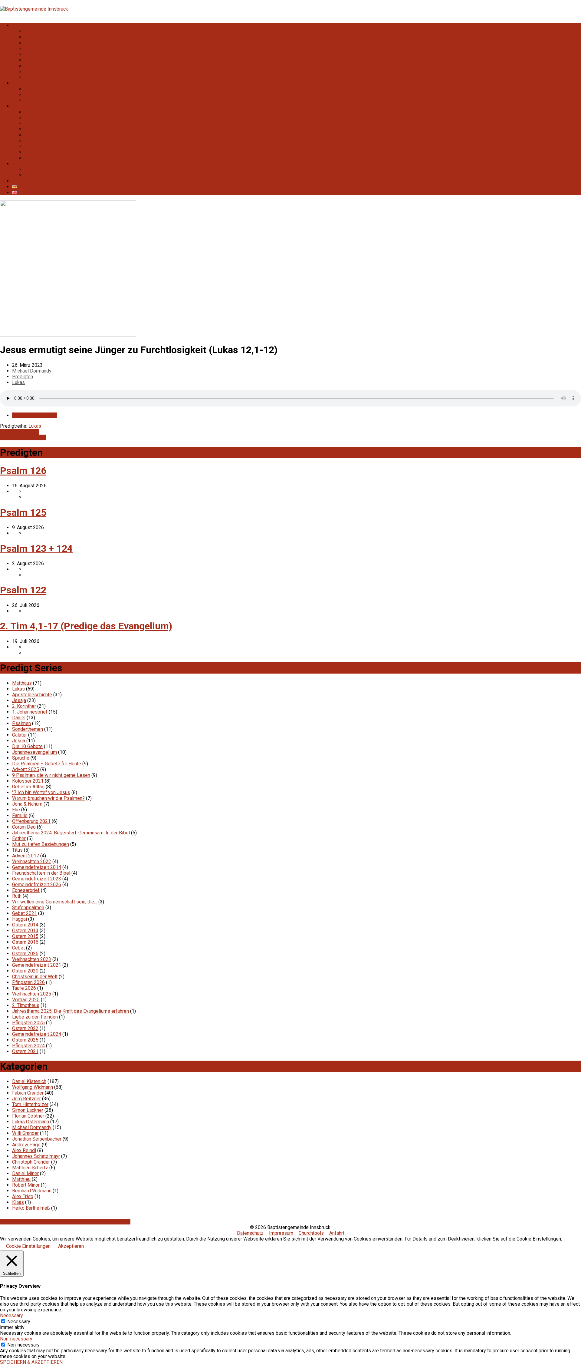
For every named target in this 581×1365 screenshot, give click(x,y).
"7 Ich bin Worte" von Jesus (41, 792)
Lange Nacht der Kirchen (50, 141)
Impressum (281, 1233)
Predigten (22, 164)
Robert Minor (26, 1185)
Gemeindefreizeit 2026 (36, 884)
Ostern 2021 (25, 1051)
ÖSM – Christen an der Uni (52, 135)
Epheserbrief (26, 890)
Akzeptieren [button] (71, 1246)
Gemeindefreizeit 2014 (36, 867)
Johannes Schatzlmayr (36, 1156)
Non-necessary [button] (16, 1339)
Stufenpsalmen (28, 907)
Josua (18, 741)
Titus (17, 850)
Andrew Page (26, 1145)
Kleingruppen (38, 118)
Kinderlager (36, 152)
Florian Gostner (28, 1116)
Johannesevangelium (34, 752)
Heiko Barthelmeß (31, 1208)
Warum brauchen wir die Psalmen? (48, 798)
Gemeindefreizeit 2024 (36, 1034)
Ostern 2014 (25, 925)
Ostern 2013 (25, 930)
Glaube (19, 83)
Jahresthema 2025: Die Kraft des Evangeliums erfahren (70, 1011)
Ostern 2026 (25, 953)
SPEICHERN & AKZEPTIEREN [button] (31, 1362)
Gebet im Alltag (28, 787)
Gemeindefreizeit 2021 (36, 965)
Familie (20, 815)
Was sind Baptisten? (46, 31)
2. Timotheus (25, 1005)
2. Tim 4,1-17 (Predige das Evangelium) (86, 626)
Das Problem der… (19, 432)
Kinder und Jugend (44, 129)
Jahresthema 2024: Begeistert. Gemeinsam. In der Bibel (71, 833)
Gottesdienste (39, 112)
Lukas (18, 382)
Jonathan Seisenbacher (36, 1139)
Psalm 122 (23, 590)
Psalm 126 (23, 470)
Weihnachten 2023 (31, 959)
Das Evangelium (41, 95)
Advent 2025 (25, 769)
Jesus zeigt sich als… (23, 437)
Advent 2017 (25, 856)
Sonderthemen (27, 729)
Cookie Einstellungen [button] (28, 1246)
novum (31, 66)
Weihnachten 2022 (31, 861)
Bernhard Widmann (31, 1191)
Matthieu (21, 1179)
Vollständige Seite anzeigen (30, 1221)
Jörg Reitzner (26, 1099)
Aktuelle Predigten (44, 169)
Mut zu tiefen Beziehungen (40, 844)
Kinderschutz (38, 54)
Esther (19, 838)
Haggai (19, 919)
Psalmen (21, 723)
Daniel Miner (25, 1173)
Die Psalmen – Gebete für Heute (46, 764)
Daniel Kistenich (29, 1081)
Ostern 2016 (25, 942)
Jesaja (19, 700)
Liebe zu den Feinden (35, 1017)
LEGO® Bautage (41, 146)
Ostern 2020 (25, 971)
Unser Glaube (38, 89)
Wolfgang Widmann (32, 1087)
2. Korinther (24, 706)
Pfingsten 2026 (28, 982)
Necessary (18, 1321)
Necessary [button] (11, 1315)
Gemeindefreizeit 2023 (36, 879)
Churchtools (311, 1233)
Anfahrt (31, 72)
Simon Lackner (27, 1110)
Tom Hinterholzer (30, 1104)
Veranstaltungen (29, 106)
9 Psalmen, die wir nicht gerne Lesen (51, 775)
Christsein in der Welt (34, 976)
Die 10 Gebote (27, 746)
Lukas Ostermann (30, 1122)
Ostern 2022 (25, 1028)
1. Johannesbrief (30, 712)
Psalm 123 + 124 (36, 548)
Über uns (33, 43)
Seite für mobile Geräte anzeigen (95, 1221)
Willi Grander (25, 1133)
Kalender (21, 181)
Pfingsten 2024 (28, 1046)
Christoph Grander (31, 1162)
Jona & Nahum (27, 804)
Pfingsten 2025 (28, 1022)
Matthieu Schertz (30, 1168)
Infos (17, 25)
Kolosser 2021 (28, 781)
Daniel (18, 718)
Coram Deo (24, 827)
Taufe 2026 (24, 988)
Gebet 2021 (24, 913)
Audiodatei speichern (34, 415)
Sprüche (20, 758)
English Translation (44, 77)
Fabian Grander (28, 1093)
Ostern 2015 (25, 936)
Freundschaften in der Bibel (41, 873)
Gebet (18, 948)
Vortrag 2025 (26, 999)
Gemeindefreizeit (42, 123)
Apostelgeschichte (32, 694)
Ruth (16, 896)
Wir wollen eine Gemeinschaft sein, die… (54, 902)
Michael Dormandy (31, 371)
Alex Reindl (24, 1150)
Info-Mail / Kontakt (44, 60)
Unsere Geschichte (44, 37)
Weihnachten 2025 (31, 994)
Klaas (18, 1202)
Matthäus (22, 683)
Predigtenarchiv (40, 175)
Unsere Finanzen (42, 48)
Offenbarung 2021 (31, 821)
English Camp (38, 158)
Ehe (16, 810)
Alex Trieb (22, 1196)
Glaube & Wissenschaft (49, 100)
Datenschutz (250, 1233)
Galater (19, 735)
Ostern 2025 (25, 1040)
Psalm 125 (23, 512)
